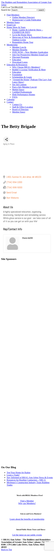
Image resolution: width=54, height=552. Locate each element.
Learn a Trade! (13, 475)
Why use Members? (27, 503)
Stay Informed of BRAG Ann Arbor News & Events (30, 477)
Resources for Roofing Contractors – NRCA (26, 480)
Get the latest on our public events (27, 535)
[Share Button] (6, 139)
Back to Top (6, 549)
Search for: (6, 10)
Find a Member (27, 501)
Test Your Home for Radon (18, 472)
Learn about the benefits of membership (27, 519)
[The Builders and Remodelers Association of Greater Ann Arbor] (8, 120)
